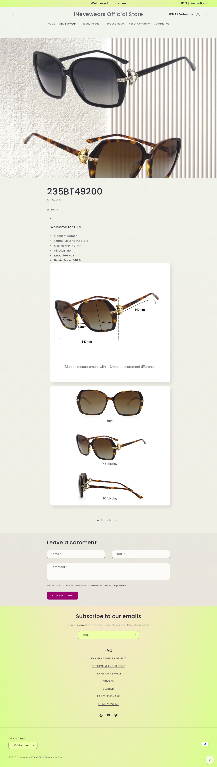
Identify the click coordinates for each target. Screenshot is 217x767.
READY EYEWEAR (108, 696)
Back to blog (111, 520)
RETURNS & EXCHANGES (108, 666)
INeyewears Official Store (31, 757)
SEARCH (108, 689)
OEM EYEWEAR (108, 704)
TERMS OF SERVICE (108, 673)
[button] (12, 14)
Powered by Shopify (55, 757)
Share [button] (54, 209)
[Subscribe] (135, 635)
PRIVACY (108, 681)
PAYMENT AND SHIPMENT (108, 658)
